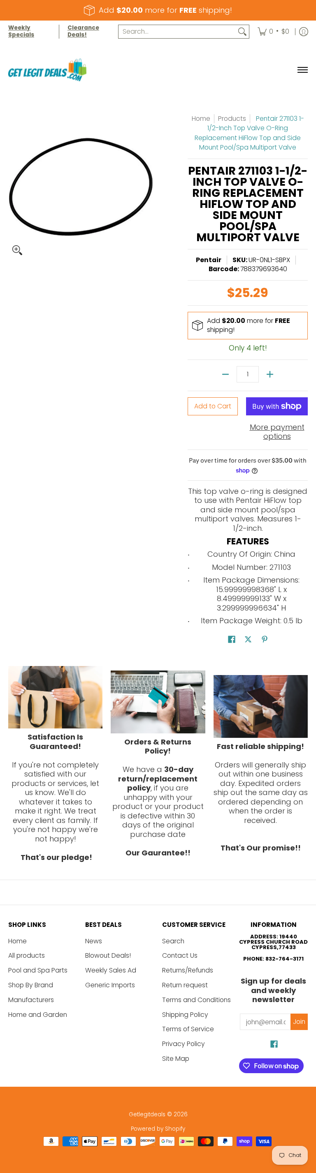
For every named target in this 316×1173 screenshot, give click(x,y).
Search (173, 941)
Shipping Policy (185, 1014)
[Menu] (302, 70)
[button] (231, 640)
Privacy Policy (183, 1044)
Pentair (208, 260)
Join (299, 1021)
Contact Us (180, 955)
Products (232, 118)
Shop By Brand (30, 985)
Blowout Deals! (108, 955)
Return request (185, 985)
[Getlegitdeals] (47, 70)
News (93, 941)
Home (201, 118)
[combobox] (177, 32)
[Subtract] (225, 374)
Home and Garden (37, 1014)
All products (26, 955)
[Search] (242, 32)
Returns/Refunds (187, 970)
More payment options (277, 432)
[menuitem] (273, 32)
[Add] (270, 374)
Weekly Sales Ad (110, 970)
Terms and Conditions (196, 1000)
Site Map (175, 1058)
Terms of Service (188, 1029)
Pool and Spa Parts (37, 970)
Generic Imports (110, 985)
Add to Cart (212, 406)
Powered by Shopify (158, 1129)
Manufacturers (31, 1000)
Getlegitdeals (147, 1114)
